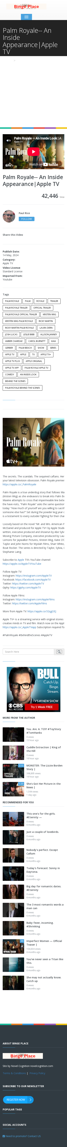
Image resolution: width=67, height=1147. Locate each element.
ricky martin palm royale (19, 327)
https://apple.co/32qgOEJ (42, 611)
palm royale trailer (16, 307)
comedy (9, 374)
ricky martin (46, 321)
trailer (54, 301)
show (41, 347)
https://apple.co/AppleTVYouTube (22, 563)
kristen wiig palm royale (19, 321)
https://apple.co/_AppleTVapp (19, 627)
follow (26, 219)
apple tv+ (46, 354)
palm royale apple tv (36, 367)
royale (40, 301)
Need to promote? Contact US (23, 1136)
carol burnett (36, 341)
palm (28, 301)
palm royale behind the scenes (22, 387)
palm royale (12, 301)
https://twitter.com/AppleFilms (29, 603)
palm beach (25, 347)
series (53, 347)
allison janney (48, 334)
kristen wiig (49, 314)
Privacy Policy (37, 1073)
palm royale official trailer (21, 314)
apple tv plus (12, 361)
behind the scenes (15, 381)
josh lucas (11, 334)
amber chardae (14, 341)
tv (33, 354)
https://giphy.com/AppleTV (25, 587)
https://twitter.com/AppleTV (28, 583)
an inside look (28, 374)
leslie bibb (28, 334)
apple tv (9, 354)
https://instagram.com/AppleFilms (35, 599)
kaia (53, 341)
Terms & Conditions (14, 1073)
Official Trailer (42, 307)
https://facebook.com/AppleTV (33, 579)
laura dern (46, 327)
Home (7, 60)
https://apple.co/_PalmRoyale (19, 484)
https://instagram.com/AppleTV (34, 575)
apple (23, 354)
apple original (34, 361)
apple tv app (12, 367)
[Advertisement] (33, 92)
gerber (9, 347)
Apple (21, 559)
